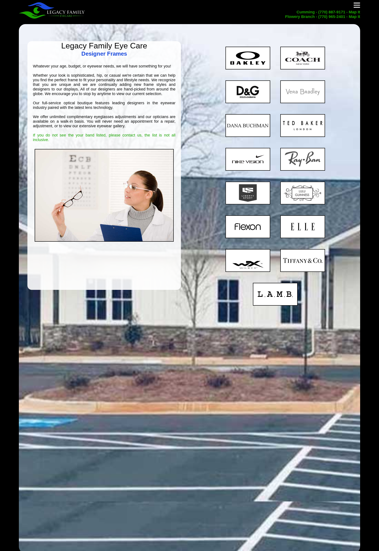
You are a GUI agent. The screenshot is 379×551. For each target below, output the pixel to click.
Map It (354, 12)
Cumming (306, 12)
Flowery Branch (300, 16)
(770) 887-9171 (331, 12)
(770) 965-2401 (331, 16)
